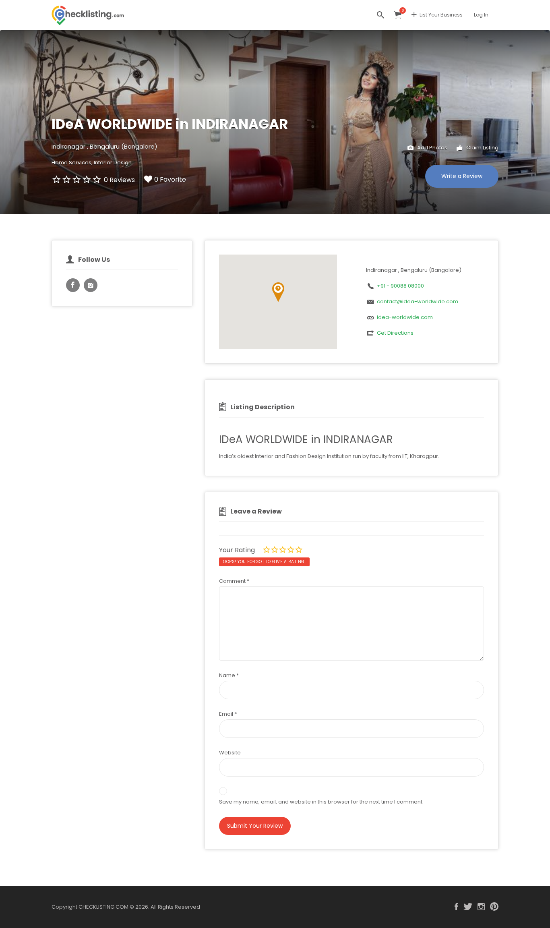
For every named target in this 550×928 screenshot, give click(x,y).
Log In (481, 14)
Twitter (467, 906)
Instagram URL (90, 285)
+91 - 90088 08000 (400, 286)
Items (397, 15)
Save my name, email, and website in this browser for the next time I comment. (321, 802)
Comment (234, 581)
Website (230, 752)
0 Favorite (170, 179)
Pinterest (494, 906)
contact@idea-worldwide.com (417, 301)
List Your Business (441, 14)
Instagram (481, 906)
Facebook (456, 906)
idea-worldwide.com (405, 317)
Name (229, 675)
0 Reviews (119, 179)
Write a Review (461, 176)
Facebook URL (73, 285)
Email (228, 714)
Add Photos (431, 147)
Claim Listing (481, 147)
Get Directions (395, 333)
